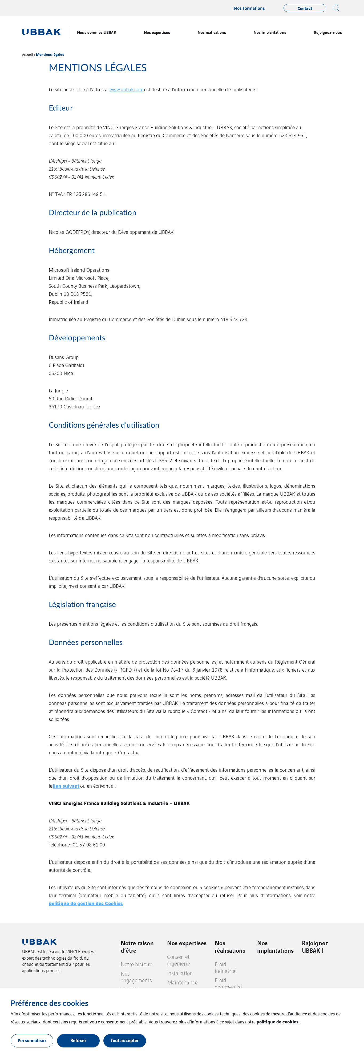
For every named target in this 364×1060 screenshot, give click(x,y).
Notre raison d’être (137, 946)
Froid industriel (226, 967)
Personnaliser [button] (32, 1040)
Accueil (27, 54)
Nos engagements (136, 977)
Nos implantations (270, 32)
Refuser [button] (78, 1040)
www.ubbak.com (126, 89)
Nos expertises (187, 943)
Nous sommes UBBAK (96, 32)
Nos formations (249, 8)
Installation (180, 973)
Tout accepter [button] (125, 1040)
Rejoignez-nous (328, 32)
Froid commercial (228, 983)
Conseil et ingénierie (178, 960)
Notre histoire (136, 964)
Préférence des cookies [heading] (49, 1003)
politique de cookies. (278, 1021)
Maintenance (182, 982)
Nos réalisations (230, 946)
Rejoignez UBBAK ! (315, 946)
